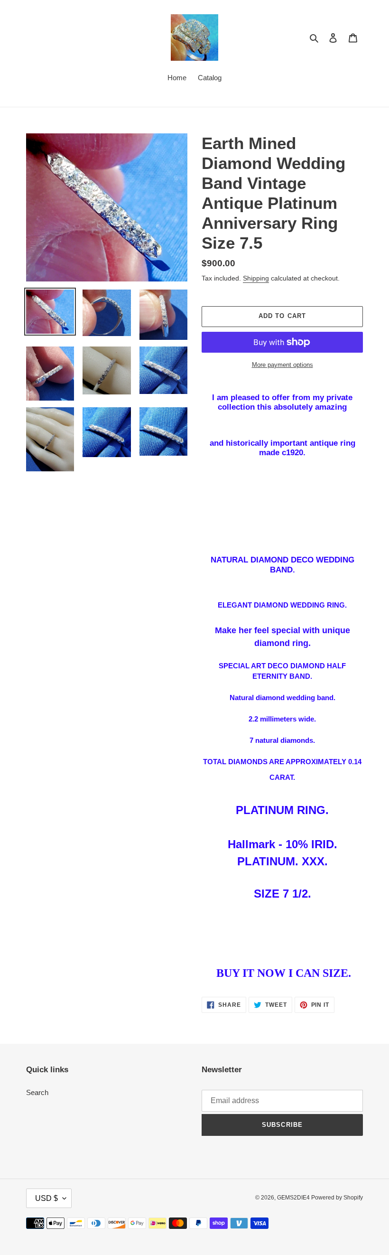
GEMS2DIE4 (294, 1197)
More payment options (282, 364)
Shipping (256, 278)
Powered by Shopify (337, 1197)
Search (37, 1092)
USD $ (46, 1198)
